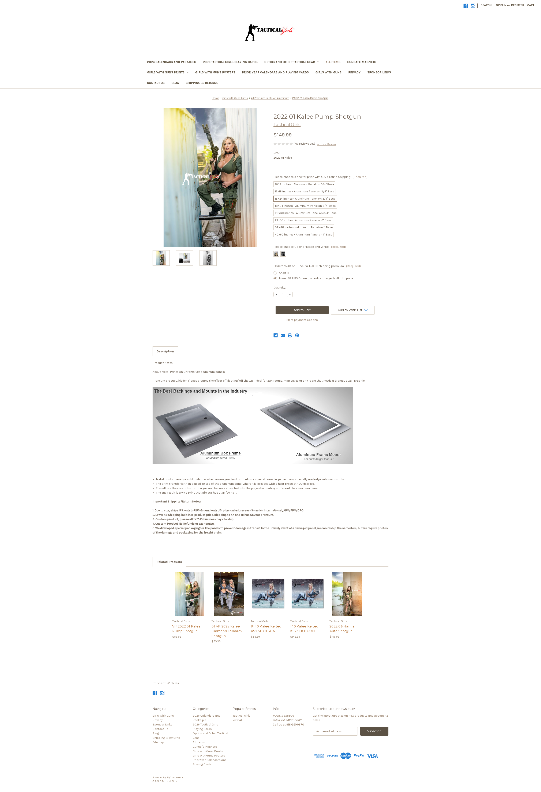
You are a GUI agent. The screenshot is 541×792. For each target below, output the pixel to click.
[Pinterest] (297, 335)
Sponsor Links (379, 72)
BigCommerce (175, 777)
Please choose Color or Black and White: (309, 246)
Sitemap (158, 742)
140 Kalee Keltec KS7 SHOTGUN (304, 628)
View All (238, 720)
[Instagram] (473, 6)
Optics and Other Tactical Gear (289, 62)
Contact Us (156, 83)
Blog (175, 83)
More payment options (302, 320)
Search (486, 5)
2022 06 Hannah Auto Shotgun (343, 628)
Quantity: (279, 287)
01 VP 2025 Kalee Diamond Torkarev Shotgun (227, 631)
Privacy (354, 72)
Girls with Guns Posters (215, 72)
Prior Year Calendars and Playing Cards (275, 72)
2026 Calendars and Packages (171, 62)
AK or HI (284, 273)
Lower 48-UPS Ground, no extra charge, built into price (316, 278)
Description (165, 351)
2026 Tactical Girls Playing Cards (230, 62)
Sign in (501, 5)
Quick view (186, 590)
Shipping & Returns (202, 83)
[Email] (283, 335)
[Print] (290, 335)
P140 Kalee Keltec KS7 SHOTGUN (266, 628)
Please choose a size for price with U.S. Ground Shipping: (320, 176)
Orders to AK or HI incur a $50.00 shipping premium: (317, 266)
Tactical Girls (241, 715)
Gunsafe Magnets (361, 62)
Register (517, 5)
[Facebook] (465, 6)
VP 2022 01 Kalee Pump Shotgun (186, 628)
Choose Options (190, 597)
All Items (333, 62)
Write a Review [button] (326, 144)
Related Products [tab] (169, 562)
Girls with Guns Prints (165, 72)
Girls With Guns (329, 72)
